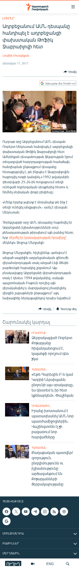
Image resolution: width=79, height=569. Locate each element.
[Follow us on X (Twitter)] (16, 512)
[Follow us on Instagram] (45, 512)
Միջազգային (41, 405)
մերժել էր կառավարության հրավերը (37, 237)
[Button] (70, 71)
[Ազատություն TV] (32, 563)
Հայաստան (39, 369)
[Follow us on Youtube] (26, 512)
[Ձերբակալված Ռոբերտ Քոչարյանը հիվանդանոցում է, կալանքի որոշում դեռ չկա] (17, 337)
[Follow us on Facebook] (7, 512)
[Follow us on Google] (7, 521)
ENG (50, 564)
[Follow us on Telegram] (35, 512)
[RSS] (54, 512)
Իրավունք (39, 332)
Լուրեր (9, 18)
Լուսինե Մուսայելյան (16, 55)
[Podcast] (64, 512)
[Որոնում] (67, 563)
